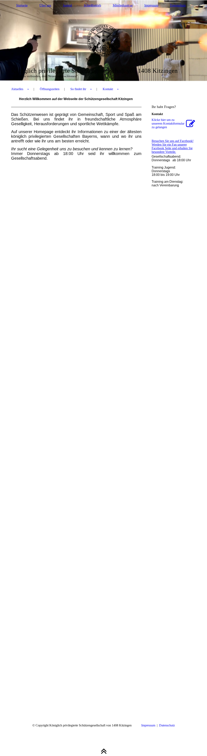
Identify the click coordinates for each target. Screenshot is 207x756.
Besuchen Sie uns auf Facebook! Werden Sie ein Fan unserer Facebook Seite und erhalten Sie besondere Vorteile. (172, 146)
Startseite (22, 5)
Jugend (67, 5)
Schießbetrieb (92, 5)
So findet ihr (78, 89)
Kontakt (108, 89)
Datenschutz (178, 5)
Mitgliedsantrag (123, 5)
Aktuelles (17, 89)
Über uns (45, 5)
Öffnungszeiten (49, 89)
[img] (103, 40)
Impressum (151, 5)
